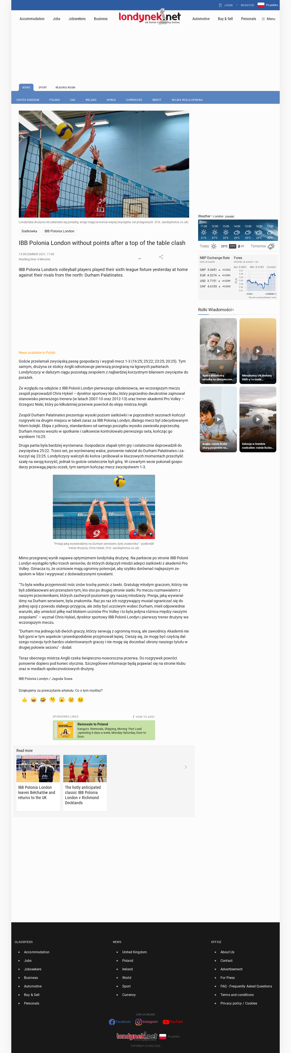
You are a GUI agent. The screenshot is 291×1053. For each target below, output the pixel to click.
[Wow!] (61, 699)
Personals (248, 18)
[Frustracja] (80, 699)
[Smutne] (71, 699)
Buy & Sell (225, 18)
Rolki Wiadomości (215, 309)
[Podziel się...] (161, 257)
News (117, 942)
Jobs (56, 18)
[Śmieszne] (43, 699)
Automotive (201, 18)
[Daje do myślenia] (52, 699)
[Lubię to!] (24, 699)
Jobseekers (77, 18)
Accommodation (32, 18)
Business (101, 18)
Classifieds (24, 942)
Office (216, 942)
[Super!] (33, 699)
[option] (62, 952)
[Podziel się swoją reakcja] (139, 257)
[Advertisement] (145, 43)
